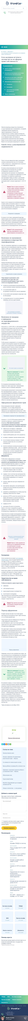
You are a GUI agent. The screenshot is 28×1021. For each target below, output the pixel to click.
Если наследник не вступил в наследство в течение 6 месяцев (14, 312)
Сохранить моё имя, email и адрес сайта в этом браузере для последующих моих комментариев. (12, 822)
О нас (16, 1005)
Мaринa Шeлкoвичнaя (14, 738)
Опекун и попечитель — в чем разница (12, 788)
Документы (10, 51)
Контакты (4, 1005)
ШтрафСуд (16, 3)
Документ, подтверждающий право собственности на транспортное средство (16, 538)
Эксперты (20, 1005)
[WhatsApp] (10, 744)
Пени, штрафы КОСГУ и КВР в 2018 (18, 848)
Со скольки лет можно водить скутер (12, 762)
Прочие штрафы (13, 845)
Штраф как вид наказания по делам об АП (18, 881)
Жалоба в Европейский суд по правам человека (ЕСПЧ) (12, 783)
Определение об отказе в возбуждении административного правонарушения (17, 874)
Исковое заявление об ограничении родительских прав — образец (11, 757)
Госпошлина (9, 87)
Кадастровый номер (8, 779)
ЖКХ (8, 996)
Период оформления (10, 94)
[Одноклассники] (6, 744)
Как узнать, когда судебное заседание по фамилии (17, 854)
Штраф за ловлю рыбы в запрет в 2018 (17, 860)
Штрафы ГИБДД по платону (18, 843)
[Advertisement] (14, 30)
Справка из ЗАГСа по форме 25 (18, 866)
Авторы (24, 1005)
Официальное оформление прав (13, 81)
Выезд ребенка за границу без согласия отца (14, 766)
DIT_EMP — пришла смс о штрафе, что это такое (17, 895)
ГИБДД (11, 841)
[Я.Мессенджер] (2, 744)
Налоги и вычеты (16, 999)
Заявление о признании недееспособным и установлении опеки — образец (13, 770)
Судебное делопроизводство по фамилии (18, 838)
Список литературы (10, 1005)
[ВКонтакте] (4, 744)
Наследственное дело (8, 753)
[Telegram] (8, 744)
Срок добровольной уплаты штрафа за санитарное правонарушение (17, 888)
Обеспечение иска (7, 775)
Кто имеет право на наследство (16, 368)
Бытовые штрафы (13, 885)
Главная (4, 51)
